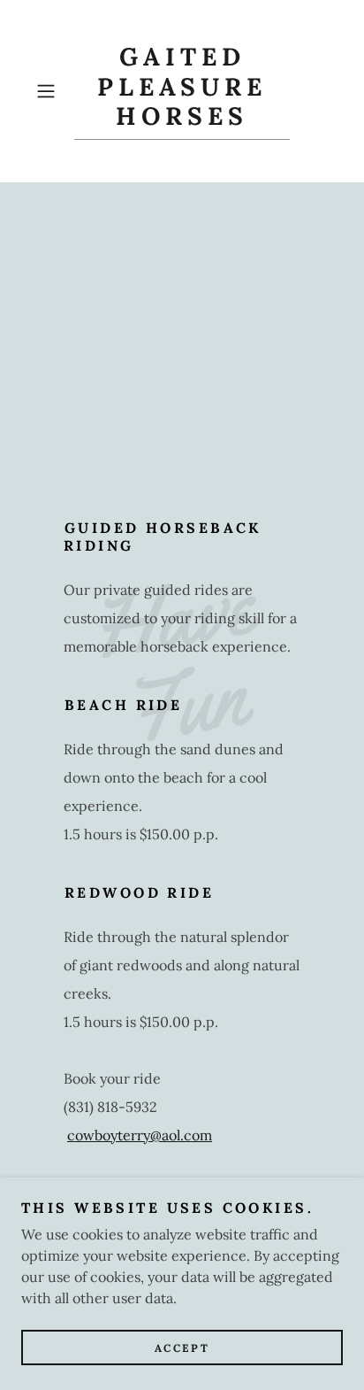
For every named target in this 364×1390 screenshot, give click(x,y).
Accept (182, 1348)
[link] (182, 91)
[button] (51, 91)
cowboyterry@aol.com (139, 1135)
